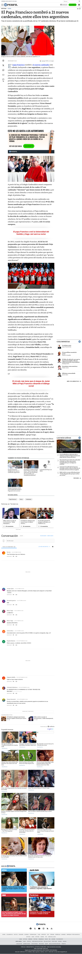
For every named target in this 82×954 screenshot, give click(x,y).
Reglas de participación (54, 943)
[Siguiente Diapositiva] (53, 518)
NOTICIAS (3, 8)
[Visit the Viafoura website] (51, 726)
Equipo (46, 943)
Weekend (30, 939)
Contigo (29, 941)
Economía (21, 934)
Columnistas (63, 341)
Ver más (76, 478)
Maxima (64, 941)
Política (16, 934)
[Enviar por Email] (3, 74)
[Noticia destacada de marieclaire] (41, 870)
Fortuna (35, 939)
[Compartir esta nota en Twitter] (3, 65)
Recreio (60, 941)
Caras (32, 936)
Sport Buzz (54, 941)
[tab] (9, 546)
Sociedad (26, 934)
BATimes (53, 939)
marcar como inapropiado (50, 557)
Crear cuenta (50, 535)
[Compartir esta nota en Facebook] (3, 60)
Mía (49, 939)
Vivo (46, 936)
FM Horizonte (59, 939)
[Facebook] (30, 929)
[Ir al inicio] (11, 4)
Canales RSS (19, 943)
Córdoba (52, 934)
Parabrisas (41, 939)
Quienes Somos (26, 943)
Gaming (42, 936)
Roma (21, 499)
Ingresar (64, 4)
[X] (35, 929)
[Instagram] (43, 929)
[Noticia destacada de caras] (14, 895)
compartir (44, 556)
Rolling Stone (47, 941)
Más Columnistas (73, 381)
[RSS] (47, 929)
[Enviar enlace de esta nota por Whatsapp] (3, 70)
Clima (39, 934)
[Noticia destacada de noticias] (14, 870)
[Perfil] (11, 866)
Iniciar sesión (43, 535)
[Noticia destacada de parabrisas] (41, 895)
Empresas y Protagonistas (73, 934)
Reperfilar (57, 934)
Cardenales (28, 499)
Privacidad (41, 943)
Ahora (3, 934)
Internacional (33, 934)
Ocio (48, 934)
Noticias (28, 936)
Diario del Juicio (52, 936)
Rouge (46, 939)
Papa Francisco (12, 499)
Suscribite (72, 4)
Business (63, 934)
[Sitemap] (51, 928)
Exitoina (37, 936)
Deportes (43, 934)
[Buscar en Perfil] (79, 1)
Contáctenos (34, 943)
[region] (27, 631)
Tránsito (63, 943)
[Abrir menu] (2, 4)
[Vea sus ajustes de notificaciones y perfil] (79, 4)
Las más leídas (64, 438)
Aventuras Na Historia (37, 941)
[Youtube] (39, 929)
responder (9, 556)
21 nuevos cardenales (41, 65)
